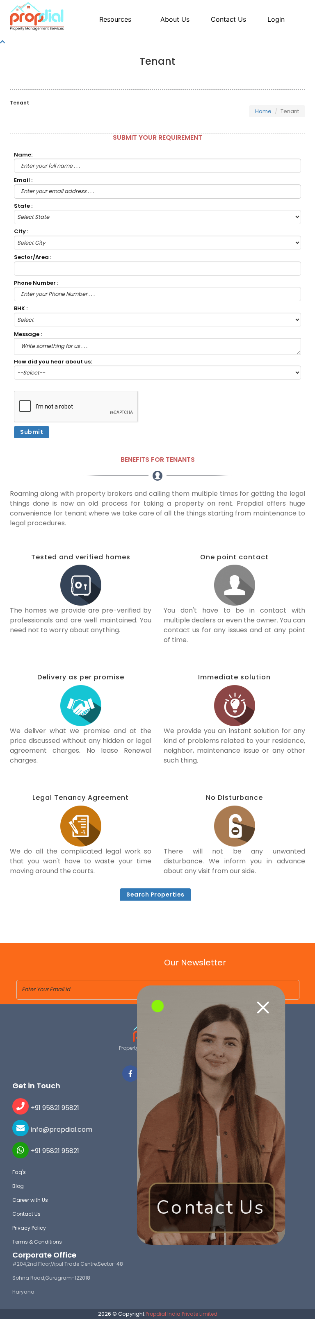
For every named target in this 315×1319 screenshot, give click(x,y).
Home (263, 111)
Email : (23, 180)
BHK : (20, 308)
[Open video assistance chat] (211, 1115)
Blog (18, 1186)
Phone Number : (36, 283)
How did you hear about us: (53, 362)
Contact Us (26, 1213)
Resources (115, 19)
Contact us (228, 19)
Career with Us (30, 1199)
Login (276, 19)
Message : (28, 334)
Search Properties (155, 894)
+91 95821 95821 (55, 1107)
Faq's (19, 1172)
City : (21, 231)
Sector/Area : (32, 257)
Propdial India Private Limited (181, 1313)
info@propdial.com (61, 1129)
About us (174, 19)
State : (23, 206)
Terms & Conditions (37, 1241)
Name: (23, 155)
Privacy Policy (29, 1227)
